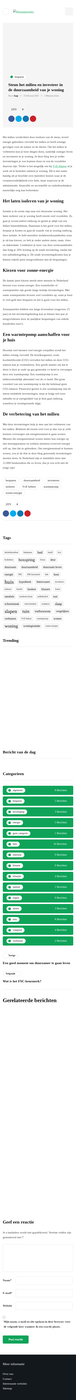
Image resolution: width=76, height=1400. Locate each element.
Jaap (16, 95)
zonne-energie (14, 492)
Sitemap (7, 1388)
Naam (7, 1280)
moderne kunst (26, 596)
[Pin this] (33, 119)
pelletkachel (43, 596)
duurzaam (10, 567)
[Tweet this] (18, 119)
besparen (11, 480)
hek (46, 574)
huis (9, 582)
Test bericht (13, 1130)
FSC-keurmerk (33, 574)
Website (7, 1305)
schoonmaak (12, 603)
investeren (53, 480)
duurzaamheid (32, 480)
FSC (20, 574)
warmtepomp (51, 486)
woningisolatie (31, 625)
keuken (31, 589)
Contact (7, 1378)
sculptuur (46, 604)
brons (42, 560)
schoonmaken (30, 604)
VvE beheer (29, 486)
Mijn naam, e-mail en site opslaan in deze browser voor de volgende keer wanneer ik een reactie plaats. (37, 1324)
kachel (19, 589)
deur (53, 559)
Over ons (8, 1373)
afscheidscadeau (11, 552)
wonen (57, 618)
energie (9, 574)
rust (55, 596)
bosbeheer (9, 560)
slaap (58, 604)
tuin (25, 611)
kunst (57, 589)
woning (11, 625)
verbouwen (43, 611)
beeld (50, 552)
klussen (45, 589)
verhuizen (10, 618)
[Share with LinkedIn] (26, 119)
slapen (11, 611)
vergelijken (62, 611)
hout (56, 574)
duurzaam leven (52, 567)
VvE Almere (60, 166)
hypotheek (25, 581)
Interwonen (43, 581)
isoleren (10, 486)
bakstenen (28, 552)
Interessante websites (15, 1383)
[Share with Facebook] (11, 119)
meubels (9, 596)
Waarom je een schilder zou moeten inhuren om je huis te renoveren (55, 724)
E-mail (7, 1293)
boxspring (27, 559)
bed (40, 552)
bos (59, 552)
